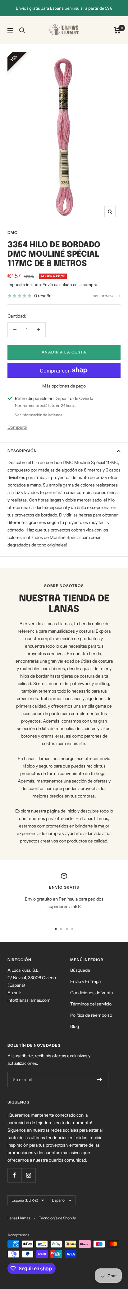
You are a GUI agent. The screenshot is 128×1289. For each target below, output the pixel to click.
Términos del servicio (91, 1004)
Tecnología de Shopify (57, 1218)
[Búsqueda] (22, 30)
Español (59, 1200)
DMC (12, 232)
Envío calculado (57, 284)
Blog (74, 1026)
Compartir (17, 427)
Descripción (22, 450)
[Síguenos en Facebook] (14, 1175)
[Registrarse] (99, 1079)
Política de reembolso (91, 1015)
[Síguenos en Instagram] (28, 1175)
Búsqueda (80, 970)
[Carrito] (117, 30)
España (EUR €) (24, 1200)
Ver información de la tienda (38, 414)
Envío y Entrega (85, 981)
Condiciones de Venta (91, 992)
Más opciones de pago (64, 386)
